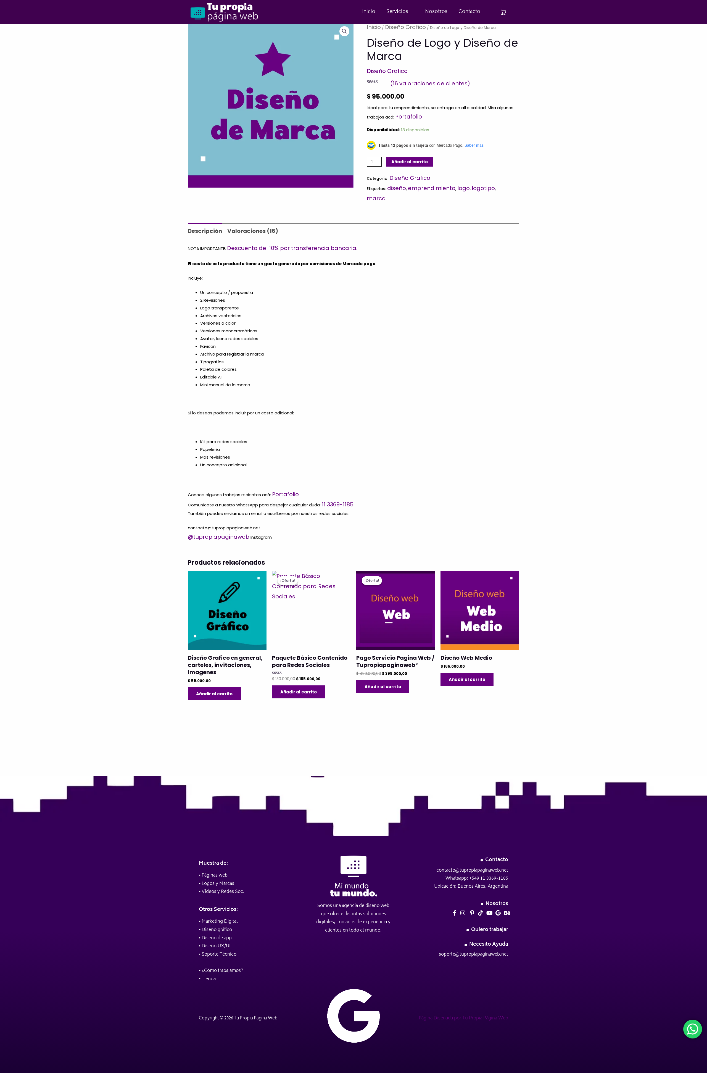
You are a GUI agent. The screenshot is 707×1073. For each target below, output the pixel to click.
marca (376, 198)
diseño (396, 188)
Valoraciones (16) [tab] (252, 231)
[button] (344, 31)
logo (463, 188)
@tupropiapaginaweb (218, 537)
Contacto (469, 11)
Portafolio (408, 116)
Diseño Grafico (405, 27)
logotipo (483, 188)
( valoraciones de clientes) (430, 83)
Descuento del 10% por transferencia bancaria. (292, 248)
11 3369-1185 (338, 504)
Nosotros (436, 11)
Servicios (397, 11)
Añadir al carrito (409, 162)
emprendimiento (431, 188)
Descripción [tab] (205, 231)
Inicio (368, 11)
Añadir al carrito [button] (214, 694)
